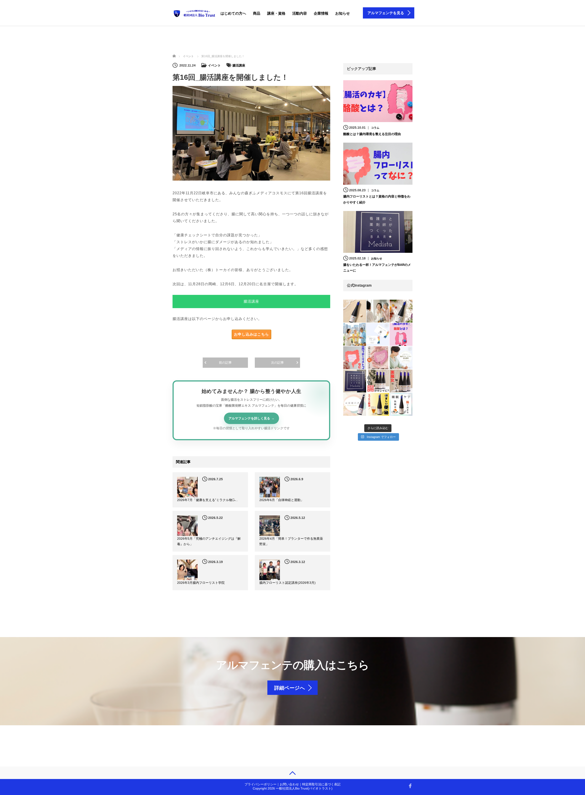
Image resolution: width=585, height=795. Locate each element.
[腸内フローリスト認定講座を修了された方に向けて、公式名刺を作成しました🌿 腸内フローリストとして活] (378, 334)
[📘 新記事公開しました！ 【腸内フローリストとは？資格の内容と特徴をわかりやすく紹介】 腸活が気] (354, 357)
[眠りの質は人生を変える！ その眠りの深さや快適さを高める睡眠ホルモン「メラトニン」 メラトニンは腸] (401, 404)
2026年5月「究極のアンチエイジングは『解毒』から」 (209, 541)
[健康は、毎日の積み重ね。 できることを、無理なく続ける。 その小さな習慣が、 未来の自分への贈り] (401, 311)
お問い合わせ (289, 784)
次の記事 (277, 362)
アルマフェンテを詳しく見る (249, 418)
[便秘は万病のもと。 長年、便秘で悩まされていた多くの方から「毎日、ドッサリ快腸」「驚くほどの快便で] (378, 404)
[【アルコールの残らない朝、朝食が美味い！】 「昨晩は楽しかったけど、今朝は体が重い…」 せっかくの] (354, 334)
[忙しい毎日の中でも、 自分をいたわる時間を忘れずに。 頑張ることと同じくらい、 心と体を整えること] (354, 311)
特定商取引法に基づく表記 (321, 784)
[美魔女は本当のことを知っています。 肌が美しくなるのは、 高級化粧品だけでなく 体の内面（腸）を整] (401, 381)
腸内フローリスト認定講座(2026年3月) (287, 582)
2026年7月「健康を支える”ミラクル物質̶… (207, 500)
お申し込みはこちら (251, 334)
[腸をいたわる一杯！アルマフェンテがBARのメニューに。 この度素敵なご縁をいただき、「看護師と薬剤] (354, 381)
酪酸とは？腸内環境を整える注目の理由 (372, 134)
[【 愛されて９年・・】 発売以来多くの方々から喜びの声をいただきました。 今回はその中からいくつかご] (354, 404)
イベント (214, 65)
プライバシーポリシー (261, 784)
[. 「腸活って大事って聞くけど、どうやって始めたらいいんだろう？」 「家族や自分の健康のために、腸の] (401, 357)
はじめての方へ (233, 13)
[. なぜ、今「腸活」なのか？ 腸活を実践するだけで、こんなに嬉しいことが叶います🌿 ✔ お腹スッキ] (378, 357)
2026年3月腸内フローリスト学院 (201, 582)
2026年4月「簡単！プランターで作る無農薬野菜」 (291, 541)
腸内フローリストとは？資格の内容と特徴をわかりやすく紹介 (376, 199)
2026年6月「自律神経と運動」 (281, 500)
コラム (375, 127)
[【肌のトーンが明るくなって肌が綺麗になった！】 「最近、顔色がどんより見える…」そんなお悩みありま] (378, 311)
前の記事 (225, 362)
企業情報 (321, 13)
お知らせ (342, 13)
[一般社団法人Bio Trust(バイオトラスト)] (195, 12)
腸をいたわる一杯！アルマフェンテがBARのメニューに (377, 267)
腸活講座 (238, 65)
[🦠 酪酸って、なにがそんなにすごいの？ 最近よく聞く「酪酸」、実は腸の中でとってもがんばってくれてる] (401, 334)
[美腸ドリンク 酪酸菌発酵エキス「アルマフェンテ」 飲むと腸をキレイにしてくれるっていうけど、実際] (378, 381)
